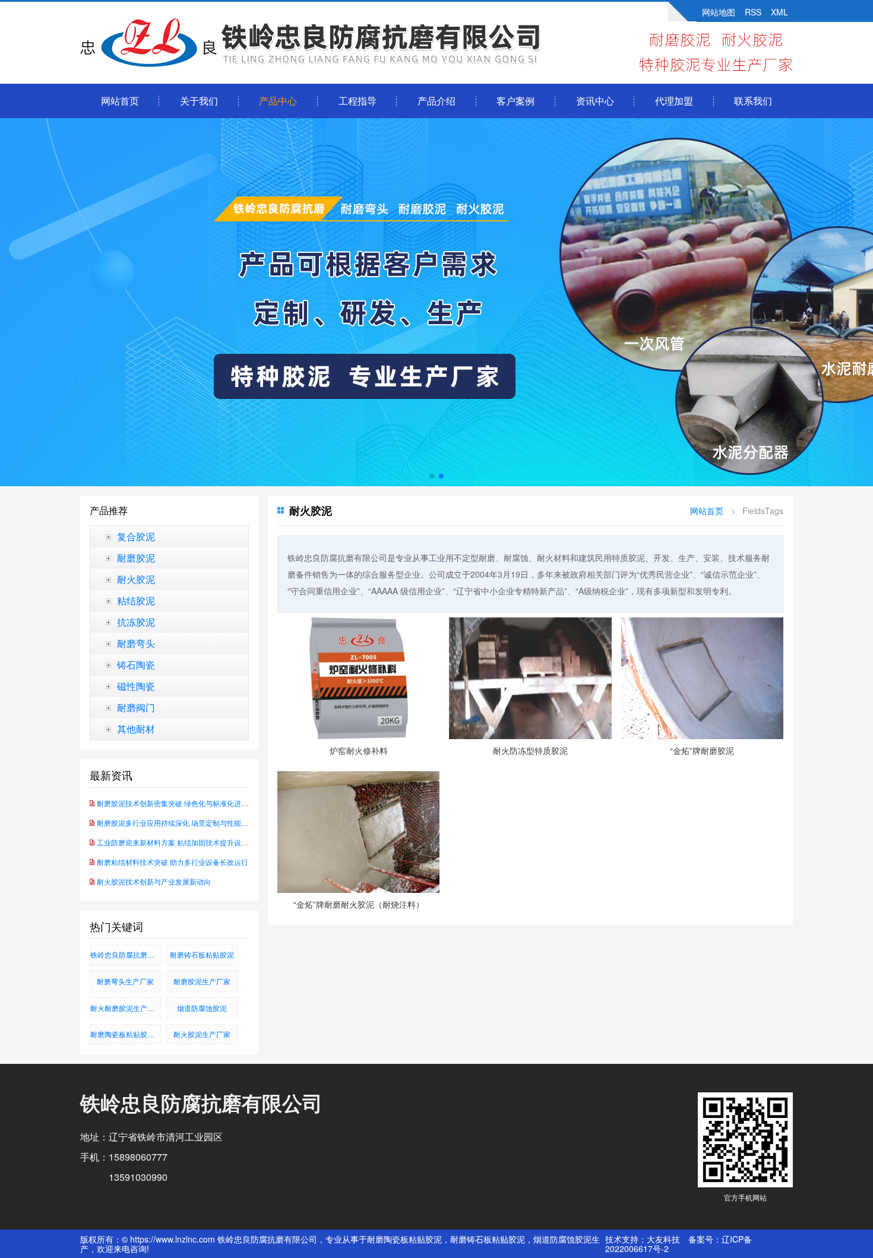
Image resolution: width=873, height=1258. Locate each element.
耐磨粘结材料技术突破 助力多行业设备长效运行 (172, 862)
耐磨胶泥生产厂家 (201, 981)
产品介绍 (436, 100)
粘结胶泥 (136, 600)
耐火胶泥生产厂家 (201, 1034)
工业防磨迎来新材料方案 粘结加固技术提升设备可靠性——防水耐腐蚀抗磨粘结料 (226, 842)
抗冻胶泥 (136, 622)
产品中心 (278, 100)
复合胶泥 (136, 536)
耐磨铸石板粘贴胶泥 (202, 954)
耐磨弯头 (136, 643)
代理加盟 (674, 100)
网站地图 (718, 12)
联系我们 (753, 100)
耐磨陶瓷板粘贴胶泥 (404, 1239)
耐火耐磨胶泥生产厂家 (125, 1008)
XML (779, 12)
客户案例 (515, 100)
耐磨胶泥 (136, 558)
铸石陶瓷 (136, 665)
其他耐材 (136, 729)
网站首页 (120, 100)
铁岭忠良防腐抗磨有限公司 (125, 954)
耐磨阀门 (136, 707)
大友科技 (663, 1239)
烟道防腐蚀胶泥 (202, 1008)
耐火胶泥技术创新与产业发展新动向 (154, 881)
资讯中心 (595, 100)
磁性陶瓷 (136, 686)
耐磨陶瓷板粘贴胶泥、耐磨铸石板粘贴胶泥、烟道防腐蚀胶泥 (125, 1034)
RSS (753, 12)
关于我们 (199, 100)
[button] (431, 476)
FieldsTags (762, 510)
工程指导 (358, 100)
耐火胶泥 (136, 579)
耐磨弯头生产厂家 (125, 981)
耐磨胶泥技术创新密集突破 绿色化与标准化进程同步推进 (187, 803)
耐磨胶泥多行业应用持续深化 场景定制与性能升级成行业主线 (194, 822)
